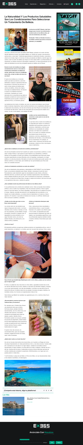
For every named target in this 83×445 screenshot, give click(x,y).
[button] (4, 407)
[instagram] (79, 4)
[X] (46, 390)
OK (52, 442)
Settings (45, 442)
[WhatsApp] (49, 390)
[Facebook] (44, 390)
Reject (59, 442)
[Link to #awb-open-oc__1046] (72, 4)
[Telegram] (51, 390)
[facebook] (77, 4)
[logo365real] (9, 3)
